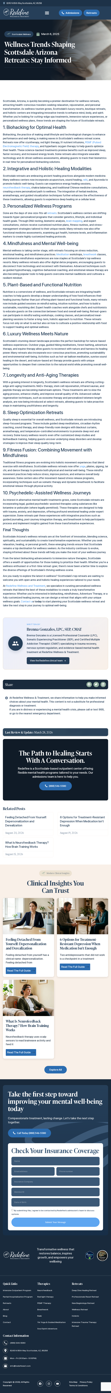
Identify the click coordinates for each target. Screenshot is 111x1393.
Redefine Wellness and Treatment (25, 585)
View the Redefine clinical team (46, 660)
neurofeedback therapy (16, 187)
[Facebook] (40, 1384)
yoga (82, 466)
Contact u (27, 601)
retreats (52, 213)
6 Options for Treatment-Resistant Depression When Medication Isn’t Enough (82, 821)
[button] (47, 13)
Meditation (62, 254)
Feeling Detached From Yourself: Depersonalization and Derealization (26, 821)
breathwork (89, 254)
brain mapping (74, 220)
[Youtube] (57, 1384)
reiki (85, 179)
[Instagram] (49, 1384)
